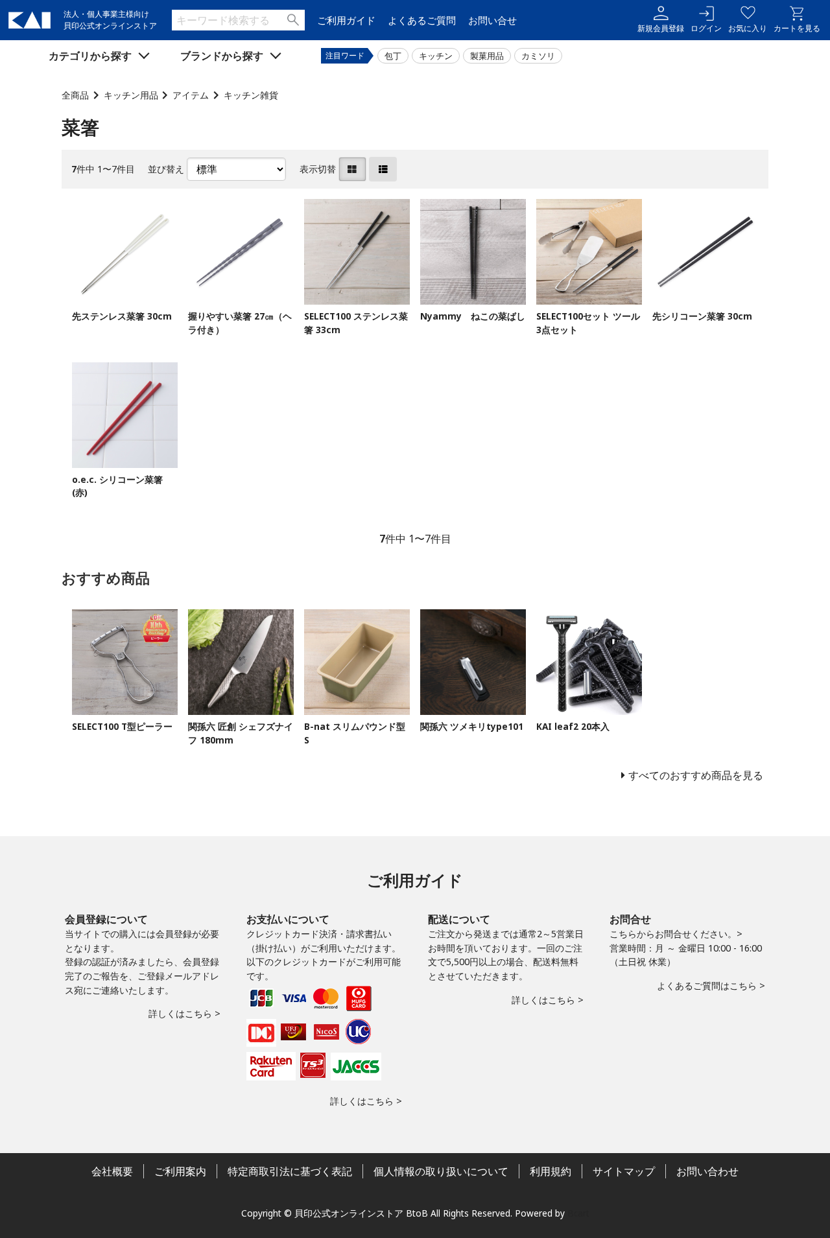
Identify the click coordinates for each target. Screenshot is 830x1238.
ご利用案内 (180, 1171)
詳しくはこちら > (184, 1013)
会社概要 (112, 1171)
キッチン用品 (131, 95)
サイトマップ (624, 1171)
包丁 (393, 56)
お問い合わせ (707, 1171)
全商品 (75, 95)
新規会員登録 (660, 28)
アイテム (190, 95)
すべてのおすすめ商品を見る (695, 775)
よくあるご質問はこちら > (711, 985)
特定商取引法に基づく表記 (290, 1171)
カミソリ (538, 56)
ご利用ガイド (346, 20)
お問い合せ (492, 20)
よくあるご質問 (422, 20)
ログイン (706, 28)
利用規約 (550, 1171)
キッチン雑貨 (251, 95)
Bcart (578, 1213)
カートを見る (797, 28)
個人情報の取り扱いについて (441, 1171)
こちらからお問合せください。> (676, 934)
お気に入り (747, 28)
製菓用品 (487, 56)
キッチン (436, 56)
